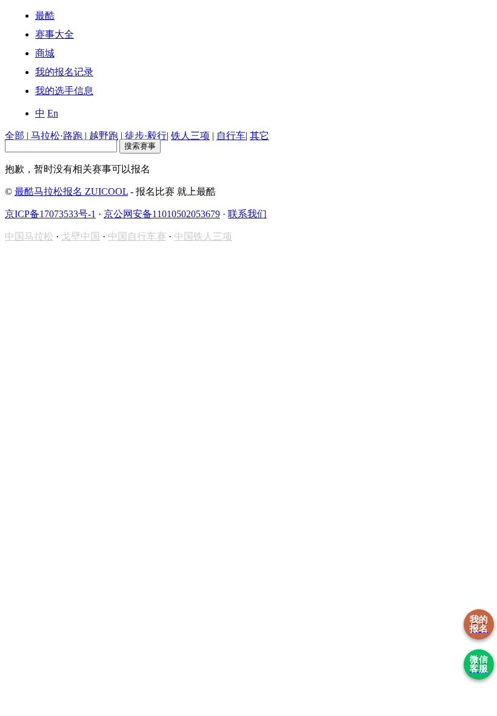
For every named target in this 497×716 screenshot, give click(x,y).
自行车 (230, 135)
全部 (14, 135)
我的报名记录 (64, 72)
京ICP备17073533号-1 (50, 214)
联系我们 (247, 214)
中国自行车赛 (137, 236)
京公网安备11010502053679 (162, 214)
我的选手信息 (64, 91)
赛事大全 (54, 34)
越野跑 (103, 135)
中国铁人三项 (203, 236)
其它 (259, 135)
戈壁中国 (80, 236)
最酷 (45, 15)
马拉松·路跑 (56, 135)
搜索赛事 (140, 145)
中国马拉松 (29, 236)
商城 (45, 53)
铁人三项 (190, 135)
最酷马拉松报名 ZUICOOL (71, 191)
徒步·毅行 (146, 135)
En (52, 113)
